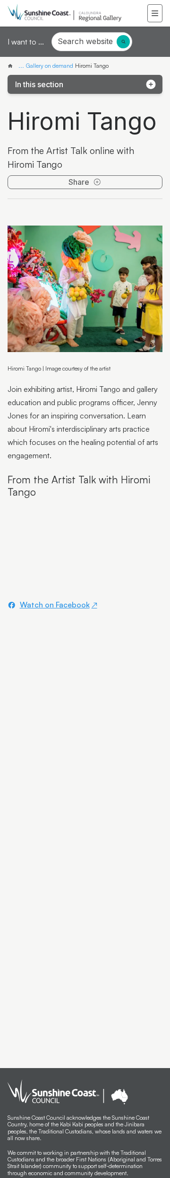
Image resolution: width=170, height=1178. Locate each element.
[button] (154, 13)
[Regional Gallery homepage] (77, 13)
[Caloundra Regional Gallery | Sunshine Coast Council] (12, 66)
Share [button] (78, 182)
